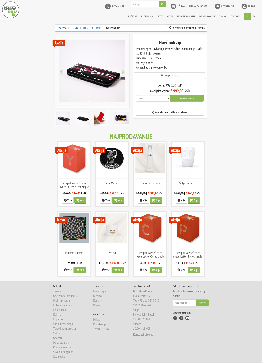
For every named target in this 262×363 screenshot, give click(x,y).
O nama (97, 296)
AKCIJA (170, 16)
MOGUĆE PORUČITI (186, 16)
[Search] (162, 4)
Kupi (81, 200)
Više (69, 200)
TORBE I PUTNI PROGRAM (86, 28)
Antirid (112, 253)
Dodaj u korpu (188, 98)
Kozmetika (59, 356)
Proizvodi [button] (146, 16)
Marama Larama (74, 253)
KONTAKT (234, 16)
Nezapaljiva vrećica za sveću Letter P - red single (187, 254)
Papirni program (61, 300)
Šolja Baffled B (187, 183)
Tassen (57, 291)
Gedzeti (57, 338)
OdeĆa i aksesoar (62, 347)
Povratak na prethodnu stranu (188, 28)
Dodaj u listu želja (171, 75)
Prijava (251, 6)
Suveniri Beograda (63, 352)
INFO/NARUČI (117, 6)
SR (247, 16)
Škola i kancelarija (63, 324)
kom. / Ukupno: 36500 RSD (192, 5)
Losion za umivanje (149, 183)
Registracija (227, 6)
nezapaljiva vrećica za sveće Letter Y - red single (74, 185)
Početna (132, 16)
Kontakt (97, 300)
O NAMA (222, 16)
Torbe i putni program (65, 328)
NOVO (160, 16)
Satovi (56, 333)
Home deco (59, 310)
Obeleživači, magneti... (65, 296)
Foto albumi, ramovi (64, 305)
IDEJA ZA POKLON (207, 16)
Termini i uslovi (101, 329)
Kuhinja (57, 314)
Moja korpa (99, 291)
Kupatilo (58, 319)
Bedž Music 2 (112, 183)
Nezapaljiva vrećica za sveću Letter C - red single (150, 254)
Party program (61, 342)
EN (254, 16)
